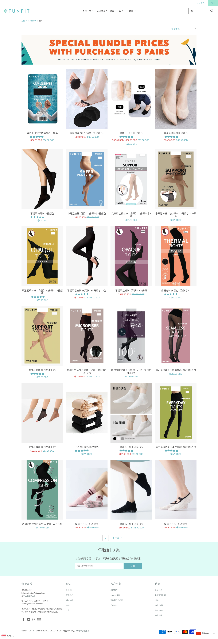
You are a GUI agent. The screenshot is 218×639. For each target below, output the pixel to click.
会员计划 (158, 590)
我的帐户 (114, 590)
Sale (131, 10)
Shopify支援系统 (82, 631)
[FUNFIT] (16, 11)
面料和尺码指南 (116, 600)
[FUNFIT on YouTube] (29, 620)
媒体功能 (69, 600)
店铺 (68, 605)
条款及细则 (159, 610)
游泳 (112, 10)
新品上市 (87, 10)
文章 (68, 610)
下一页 (116, 537)
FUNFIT (31, 631)
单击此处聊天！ (29, 596)
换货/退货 (159, 605)
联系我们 (69, 595)
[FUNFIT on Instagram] (34, 620)
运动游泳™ (102, 10)
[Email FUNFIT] (39, 620)
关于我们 (69, 590)
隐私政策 (158, 616)
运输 (157, 600)
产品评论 (114, 605)
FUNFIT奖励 (115, 595)
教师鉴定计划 (160, 595)
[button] (36, 136)
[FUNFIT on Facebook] (24, 620)
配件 (121, 10)
